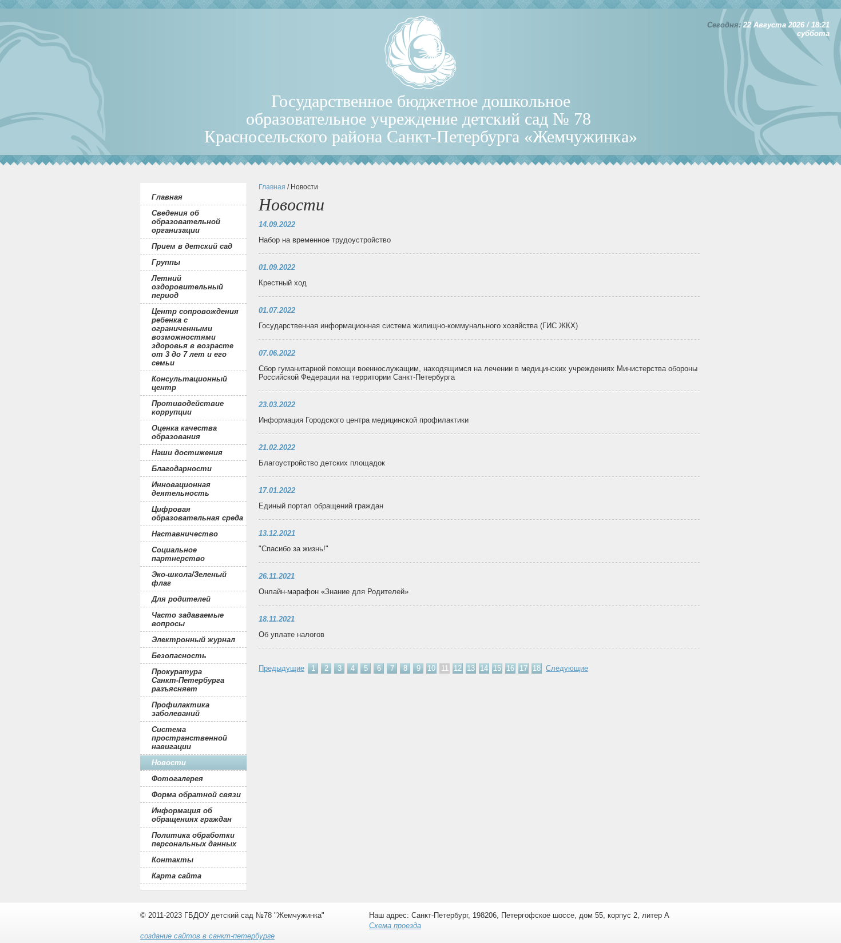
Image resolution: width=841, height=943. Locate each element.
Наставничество (185, 534)
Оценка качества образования (184, 432)
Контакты (172, 860)
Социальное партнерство (178, 554)
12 (458, 668)
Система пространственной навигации (189, 738)
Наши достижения (187, 452)
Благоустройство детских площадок (322, 463)
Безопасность (179, 655)
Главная (167, 197)
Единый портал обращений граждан (321, 506)
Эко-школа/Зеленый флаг (189, 578)
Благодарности (182, 468)
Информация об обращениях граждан (192, 814)
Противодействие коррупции (188, 407)
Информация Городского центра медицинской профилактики (364, 420)
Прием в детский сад (192, 246)
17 (523, 668)
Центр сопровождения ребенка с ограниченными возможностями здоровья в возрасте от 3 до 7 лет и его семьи (195, 337)
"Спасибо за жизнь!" (293, 548)
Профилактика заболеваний (180, 709)
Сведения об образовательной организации (186, 221)
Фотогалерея (177, 778)
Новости (169, 762)
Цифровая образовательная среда (197, 513)
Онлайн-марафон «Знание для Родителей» (333, 591)
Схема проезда (395, 925)
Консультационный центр (189, 383)
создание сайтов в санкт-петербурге (207, 936)
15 (497, 668)
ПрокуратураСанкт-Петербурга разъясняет (188, 680)
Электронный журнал (193, 639)
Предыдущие (281, 668)
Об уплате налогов (291, 634)
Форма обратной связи (196, 794)
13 (471, 668)
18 (537, 668)
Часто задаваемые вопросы (188, 619)
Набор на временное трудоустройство (325, 240)
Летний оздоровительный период (187, 287)
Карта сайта (176, 876)
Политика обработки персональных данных (194, 839)
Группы (166, 262)
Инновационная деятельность (181, 489)
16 (510, 668)
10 (431, 668)
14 (484, 668)
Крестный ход (283, 282)
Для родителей (181, 599)
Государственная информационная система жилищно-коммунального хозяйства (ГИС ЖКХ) (418, 325)
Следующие (567, 668)
